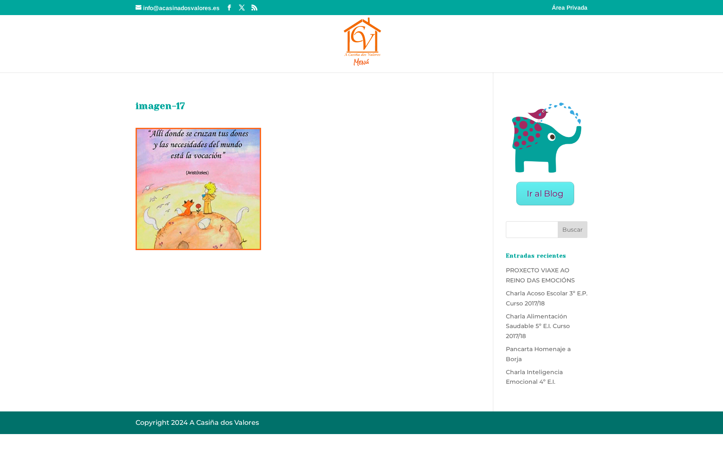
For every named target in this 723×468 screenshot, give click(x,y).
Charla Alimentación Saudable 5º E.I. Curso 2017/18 (538, 326)
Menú (361, 63)
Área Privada (569, 8)
